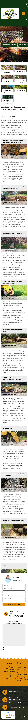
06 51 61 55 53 (19, 614)
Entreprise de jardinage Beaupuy (11, 674)
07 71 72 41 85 (18, 616)
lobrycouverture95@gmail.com (16, 707)
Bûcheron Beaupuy (5, 675)
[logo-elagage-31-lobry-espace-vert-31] (10, 13)
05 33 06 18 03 (14, 611)
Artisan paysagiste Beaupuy (18, 678)
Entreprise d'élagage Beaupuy (5, 670)
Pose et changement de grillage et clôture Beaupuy (25, 673)
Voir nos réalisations (9, 45)
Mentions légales (22, 716)
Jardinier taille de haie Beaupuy (18, 671)
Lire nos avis (8, 717)
